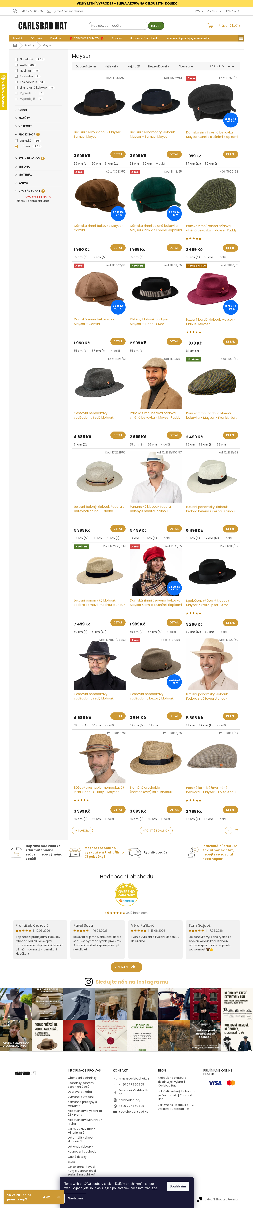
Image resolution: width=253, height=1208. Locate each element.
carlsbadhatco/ (130, 1100)
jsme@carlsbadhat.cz (134, 1079)
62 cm (221, 444)
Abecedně (186, 66)
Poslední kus (31, 82)
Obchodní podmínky (82, 1078)
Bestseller (29, 76)
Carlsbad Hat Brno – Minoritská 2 (81, 1130)
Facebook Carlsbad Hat (133, 1092)
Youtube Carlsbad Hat (134, 1112)
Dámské (29, 141)
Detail (118, 154)
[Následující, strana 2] (228, 830)
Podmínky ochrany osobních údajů (81, 1085)
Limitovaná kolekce (36, 88)
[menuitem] (18, 38)
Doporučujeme (86, 66)
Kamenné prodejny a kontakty (82, 1104)
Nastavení (75, 1198)
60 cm (96, 164)
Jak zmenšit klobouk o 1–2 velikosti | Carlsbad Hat (176, 1107)
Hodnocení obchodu (126, 876)
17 (236, 831)
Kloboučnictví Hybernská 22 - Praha (85, 1113)
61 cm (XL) (112, 164)
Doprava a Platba (80, 1092)
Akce (27, 65)
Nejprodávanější (159, 66)
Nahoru (84, 831)
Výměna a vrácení (81, 1097)
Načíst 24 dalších (156, 831)
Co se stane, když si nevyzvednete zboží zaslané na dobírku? (82, 1170)
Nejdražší (134, 66)
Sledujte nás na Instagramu (132, 981)
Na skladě (31, 59)
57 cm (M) (193, 164)
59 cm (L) (81, 164)
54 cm (134, 538)
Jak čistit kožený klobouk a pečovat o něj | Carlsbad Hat (176, 1095)
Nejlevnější (112, 66)
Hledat (156, 26)
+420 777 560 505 (131, 1085)
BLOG (71, 1162)
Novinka (29, 71)
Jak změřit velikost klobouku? (80, 1139)
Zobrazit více (126, 967)
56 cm (208, 257)
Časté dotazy (77, 1157)
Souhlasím (178, 1186)
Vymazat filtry (36, 197)
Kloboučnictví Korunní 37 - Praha (86, 1122)
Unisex (30, 146)
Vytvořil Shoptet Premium (222, 1199)
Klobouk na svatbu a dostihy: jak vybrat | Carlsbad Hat (172, 1081)
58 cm (134, 164)
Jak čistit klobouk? (80, 1147)
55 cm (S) (81, 257)
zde (154, 1188)
